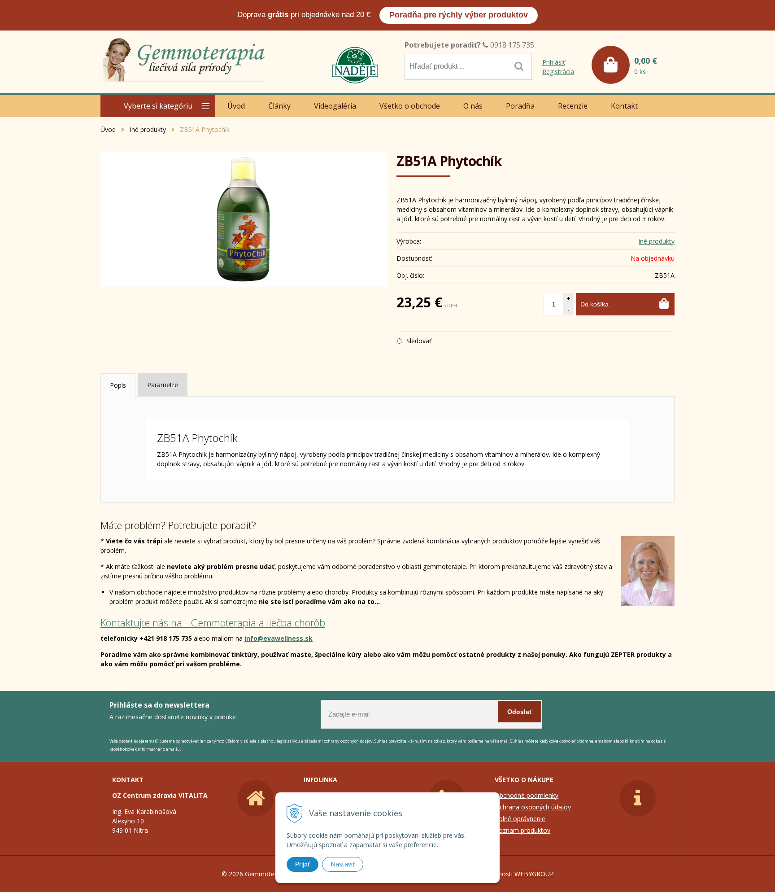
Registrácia (558, 71)
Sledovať (418, 341)
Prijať (302, 864)
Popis (118, 385)
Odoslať (519, 711)
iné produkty (657, 241)
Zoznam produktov (522, 830)
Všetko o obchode (409, 106)
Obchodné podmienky (526, 795)
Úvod (108, 129)
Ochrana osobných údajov (533, 807)
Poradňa (520, 106)
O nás (473, 106)
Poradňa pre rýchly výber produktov (458, 14)
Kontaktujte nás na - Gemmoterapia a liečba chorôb (212, 622)
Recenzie (573, 106)
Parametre (162, 384)
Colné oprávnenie (520, 818)
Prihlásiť (553, 62)
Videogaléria (335, 106)
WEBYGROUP (534, 874)
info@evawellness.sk (278, 638)
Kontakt (624, 106)
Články (279, 106)
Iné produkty (148, 129)
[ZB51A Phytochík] (244, 219)
